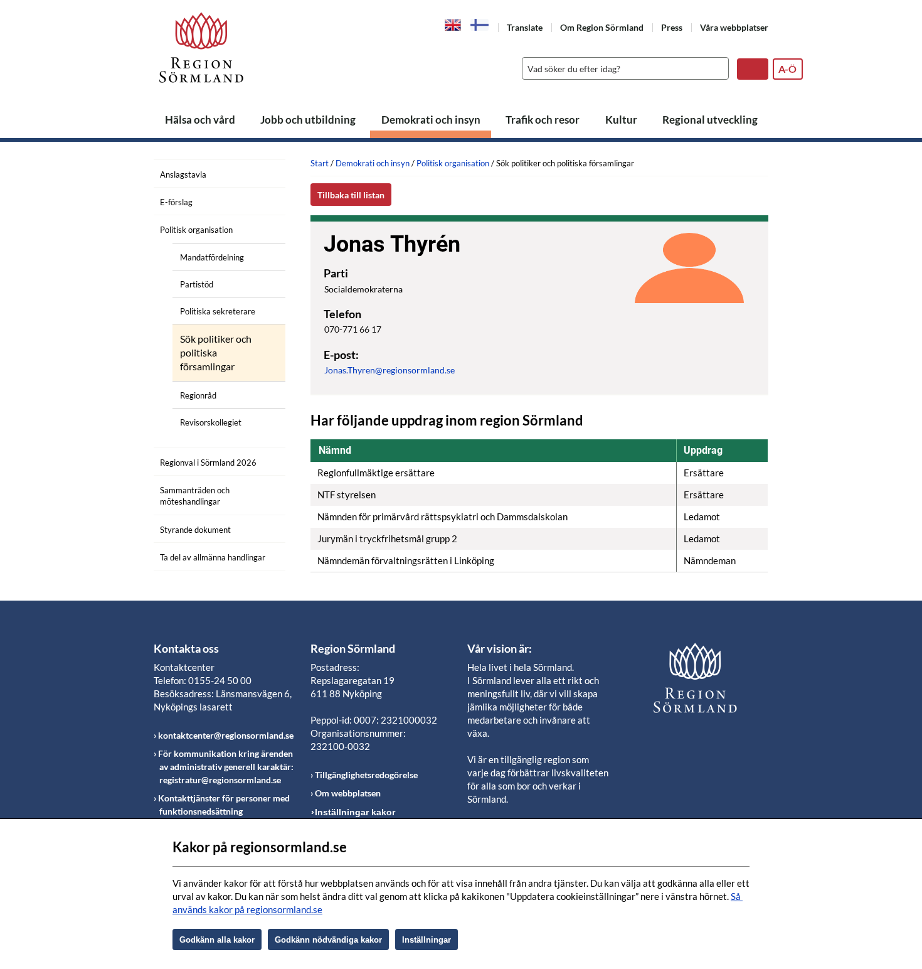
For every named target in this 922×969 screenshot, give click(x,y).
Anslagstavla (183, 174)
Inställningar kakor (355, 812)
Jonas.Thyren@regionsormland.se (389, 370)
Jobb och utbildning (308, 119)
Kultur (621, 119)
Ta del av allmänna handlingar (212, 557)
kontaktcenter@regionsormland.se (226, 735)
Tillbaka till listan (350, 195)
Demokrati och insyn (430, 119)
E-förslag (176, 202)
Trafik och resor (543, 119)
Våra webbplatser (734, 27)
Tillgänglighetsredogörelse (366, 774)
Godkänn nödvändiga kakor (328, 940)
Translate (525, 27)
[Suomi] (479, 25)
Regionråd (198, 395)
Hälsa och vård (200, 119)
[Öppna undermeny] (266, 227)
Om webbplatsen (348, 793)
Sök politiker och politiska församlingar (216, 352)
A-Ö (787, 69)
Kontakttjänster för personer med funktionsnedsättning (224, 804)
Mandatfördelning (212, 257)
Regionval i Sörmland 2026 (208, 463)
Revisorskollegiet (210, 422)
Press (671, 27)
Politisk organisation (196, 230)
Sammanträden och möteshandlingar (195, 495)
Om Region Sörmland (602, 27)
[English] (453, 24)
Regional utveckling (710, 119)
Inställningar (426, 940)
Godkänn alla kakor (217, 940)
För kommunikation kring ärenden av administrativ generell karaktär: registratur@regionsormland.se (226, 766)
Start (319, 163)
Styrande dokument (195, 530)
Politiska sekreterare (217, 311)
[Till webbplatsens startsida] (201, 47)
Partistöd (196, 284)
